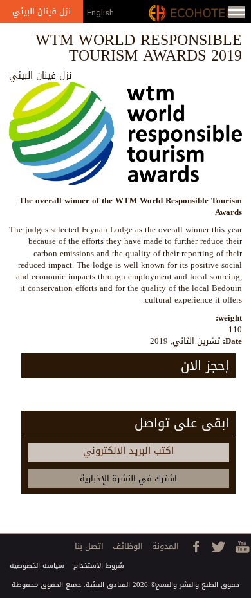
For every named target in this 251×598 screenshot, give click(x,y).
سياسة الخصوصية (37, 565)
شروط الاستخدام (98, 565)
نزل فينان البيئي (41, 11)
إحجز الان (205, 365)
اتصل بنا (89, 546)
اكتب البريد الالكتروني (128, 450)
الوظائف (128, 546)
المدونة (165, 546)
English (100, 12)
